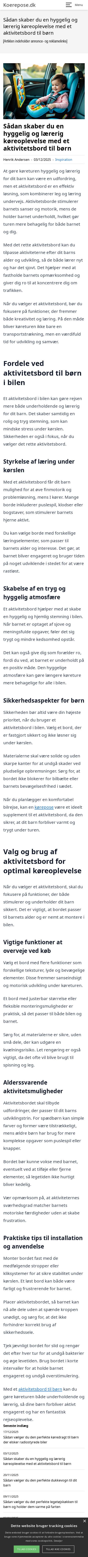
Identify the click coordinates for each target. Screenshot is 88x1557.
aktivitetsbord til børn (40, 1389)
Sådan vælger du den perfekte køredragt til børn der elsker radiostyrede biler (41, 1439)
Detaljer (58, 1540)
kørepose (44, 807)
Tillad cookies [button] (26, 1549)
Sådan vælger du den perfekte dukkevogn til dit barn (40, 1482)
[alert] (44, 1537)
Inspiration (63, 159)
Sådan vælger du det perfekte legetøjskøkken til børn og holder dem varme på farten (40, 1504)
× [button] (84, 1521)
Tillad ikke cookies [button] (58, 1549)
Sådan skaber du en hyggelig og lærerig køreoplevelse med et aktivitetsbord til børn (37, 1461)
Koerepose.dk (19, 5)
